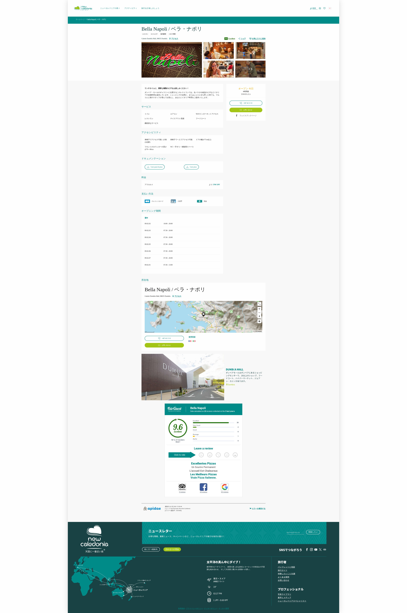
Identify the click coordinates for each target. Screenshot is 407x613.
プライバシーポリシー (194, 608)
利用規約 (181, 608)
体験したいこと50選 (286, 573)
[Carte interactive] (320, 8)
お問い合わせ (283, 580)
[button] (314, 8)
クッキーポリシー (211, 608)
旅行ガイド (282, 570)
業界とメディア (284, 597)
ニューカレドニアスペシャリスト (292, 601)
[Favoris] (324, 8)
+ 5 (250, 69)
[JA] (330, 8)
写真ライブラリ (284, 594)
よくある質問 (283, 577)
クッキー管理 (224, 608)
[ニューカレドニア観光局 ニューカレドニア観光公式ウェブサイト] (83, 8)
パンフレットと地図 (286, 567)
